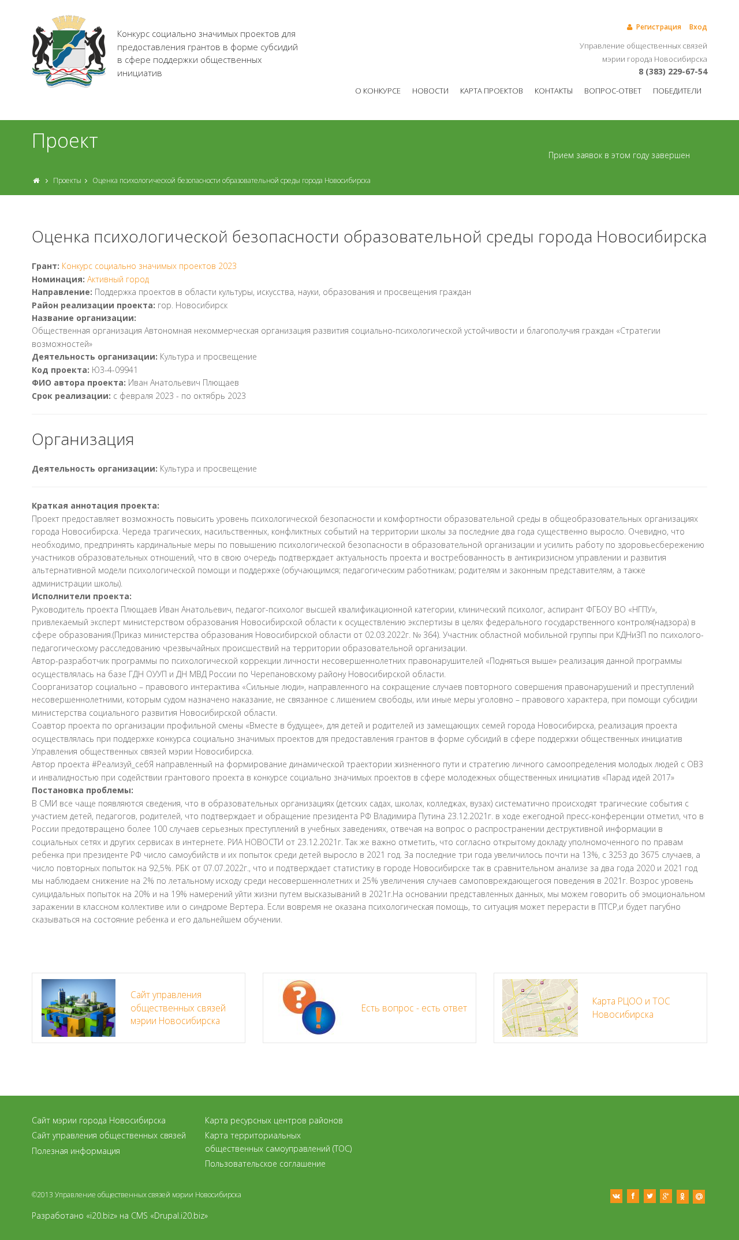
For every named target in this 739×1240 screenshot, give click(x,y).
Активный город (118, 279)
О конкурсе (378, 90)
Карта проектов (491, 90)
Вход (698, 27)
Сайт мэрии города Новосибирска (99, 1120)
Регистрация (658, 27)
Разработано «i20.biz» (74, 1215)
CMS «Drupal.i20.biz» (169, 1215)
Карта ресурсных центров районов (274, 1120)
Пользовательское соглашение (265, 1163)
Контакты (554, 90)
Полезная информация (76, 1150)
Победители (677, 90)
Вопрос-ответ (612, 90)
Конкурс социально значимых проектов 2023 (149, 265)
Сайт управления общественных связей (109, 1135)
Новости (430, 90)
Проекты (67, 180)
